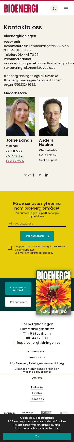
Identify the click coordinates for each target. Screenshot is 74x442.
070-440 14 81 (14, 156)
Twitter (37, 393)
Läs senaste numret (18, 289)
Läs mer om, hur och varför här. (37, 428)
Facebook (37, 399)
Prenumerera (19, 302)
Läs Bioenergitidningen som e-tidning (37, 363)
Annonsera (37, 357)
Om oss (37, 378)
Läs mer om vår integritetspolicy (34, 252)
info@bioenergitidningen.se (37, 343)
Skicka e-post (15, 160)
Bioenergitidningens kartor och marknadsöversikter (37, 370)
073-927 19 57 (47, 155)
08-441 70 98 (14, 151)
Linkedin (37, 387)
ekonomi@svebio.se (39, 67)
